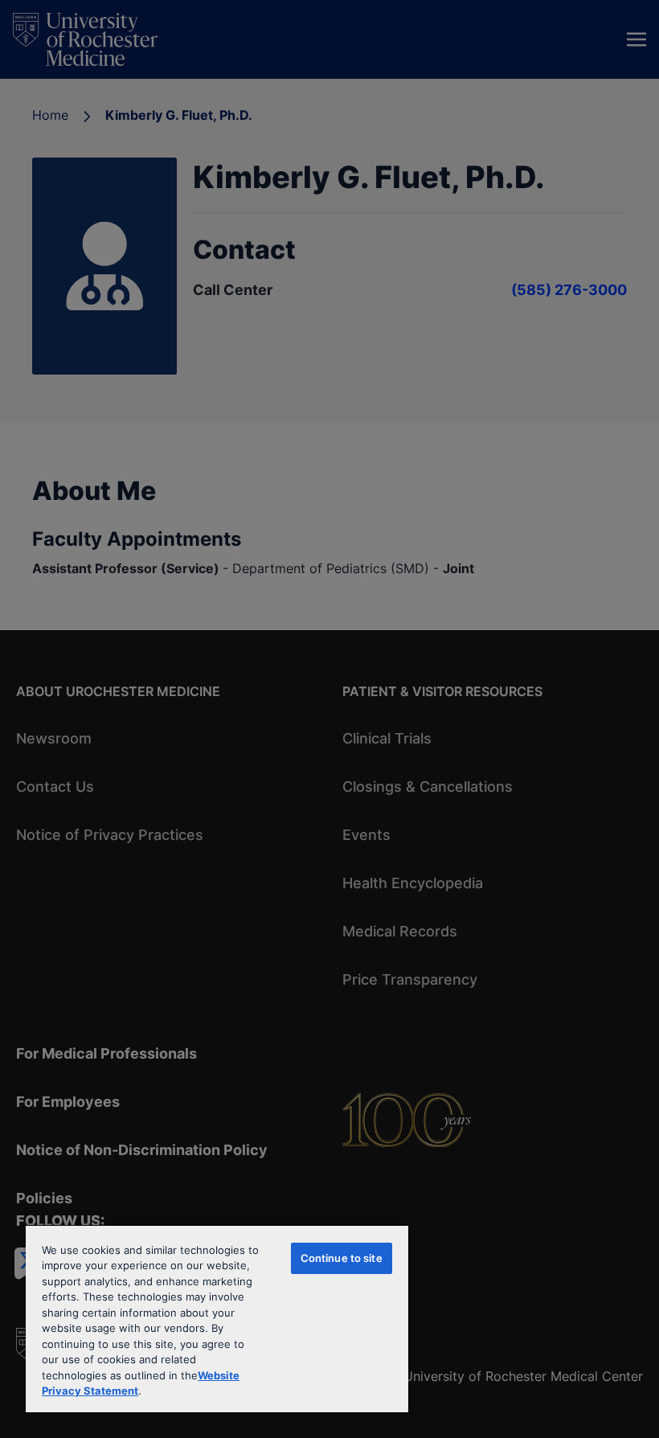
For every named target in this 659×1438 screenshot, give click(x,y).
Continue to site (342, 1258)
